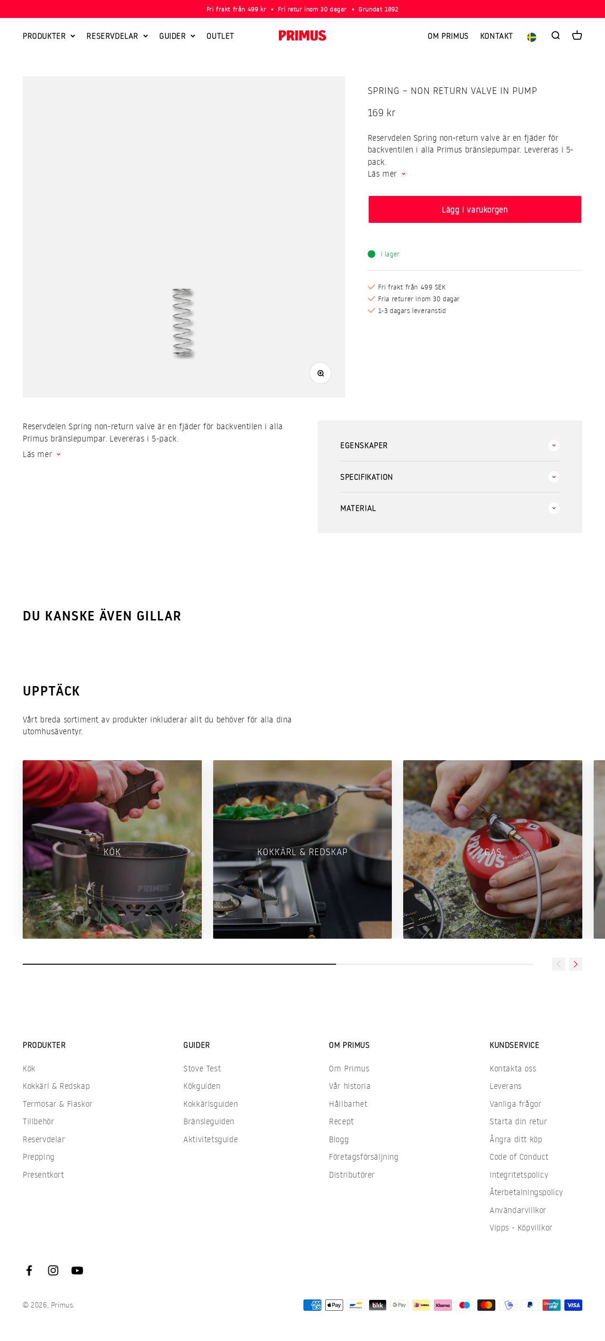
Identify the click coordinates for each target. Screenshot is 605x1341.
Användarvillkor (518, 1210)
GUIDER (172, 36)
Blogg (339, 1139)
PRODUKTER (44, 36)
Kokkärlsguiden (210, 1104)
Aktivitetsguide (210, 1139)
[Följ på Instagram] (53, 1270)
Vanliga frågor (515, 1104)
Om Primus (349, 1068)
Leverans (506, 1086)
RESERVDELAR (112, 36)
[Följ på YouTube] (77, 1270)
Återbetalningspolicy (526, 1192)
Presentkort (43, 1175)
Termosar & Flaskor (58, 1104)
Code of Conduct (519, 1157)
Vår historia (350, 1086)
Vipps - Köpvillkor (521, 1227)
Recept (341, 1121)
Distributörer (352, 1175)
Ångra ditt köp (516, 1139)
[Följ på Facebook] (29, 1270)
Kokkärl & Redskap (56, 1086)
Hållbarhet (348, 1104)
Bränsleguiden (208, 1121)
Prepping (39, 1157)
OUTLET (220, 36)
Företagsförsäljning (363, 1157)
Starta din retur (518, 1121)
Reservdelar (44, 1139)
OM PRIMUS (448, 36)
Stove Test (202, 1068)
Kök (29, 1068)
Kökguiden (201, 1086)
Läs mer (382, 173)
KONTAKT (496, 36)
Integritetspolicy (519, 1175)
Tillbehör (38, 1121)
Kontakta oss (513, 1068)
